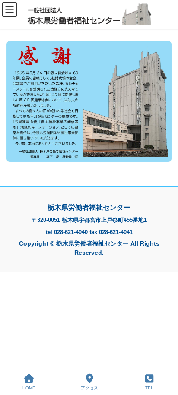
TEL (149, 388)
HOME (28, 388)
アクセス (89, 388)
